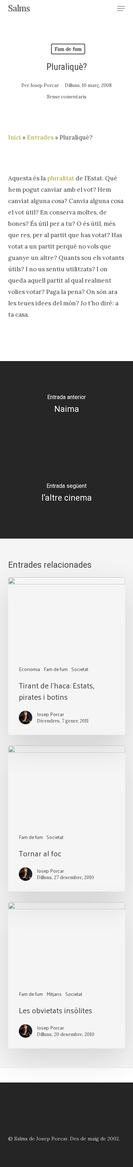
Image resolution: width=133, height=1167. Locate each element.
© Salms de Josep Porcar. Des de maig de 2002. (64, 1138)
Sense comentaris (67, 97)
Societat (79, 669)
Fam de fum (68, 49)
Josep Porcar (44, 85)
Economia (29, 669)
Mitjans (54, 994)
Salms (19, 8)
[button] (121, 8)
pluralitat (60, 178)
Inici (14, 137)
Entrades (40, 137)
